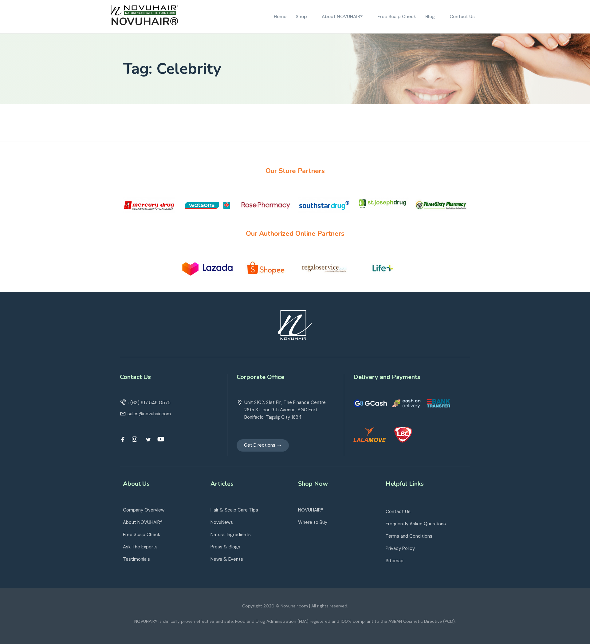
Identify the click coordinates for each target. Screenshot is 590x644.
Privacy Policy (400, 548)
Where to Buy (312, 522)
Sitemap (394, 561)
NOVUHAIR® (145, 21)
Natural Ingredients (230, 534)
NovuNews (221, 522)
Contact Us (398, 511)
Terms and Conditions (409, 536)
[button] (263, 445)
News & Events (226, 559)
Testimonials (136, 559)
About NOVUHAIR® (143, 522)
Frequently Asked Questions (416, 524)
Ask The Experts (140, 547)
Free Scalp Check (141, 534)
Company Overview (143, 510)
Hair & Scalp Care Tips (234, 510)
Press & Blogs (225, 547)
